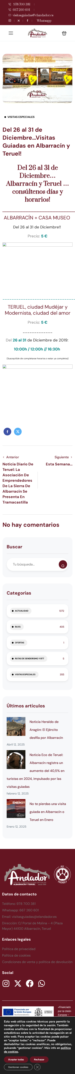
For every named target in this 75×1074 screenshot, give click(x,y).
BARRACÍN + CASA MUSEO (40, 217)
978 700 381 (21, 4)
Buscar (14, 547)
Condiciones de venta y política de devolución (37, 962)
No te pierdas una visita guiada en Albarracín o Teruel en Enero (48, 812)
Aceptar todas (16, 1059)
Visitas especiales (21, 117)
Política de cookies (16, 955)
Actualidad (21, 610)
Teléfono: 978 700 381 (19, 903)
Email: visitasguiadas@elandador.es (29, 916)
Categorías (19, 593)
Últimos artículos (26, 706)
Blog (18, 626)
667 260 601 (21, 10)
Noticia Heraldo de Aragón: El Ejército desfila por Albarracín (46, 730)
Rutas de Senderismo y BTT (29, 658)
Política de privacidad (18, 949)
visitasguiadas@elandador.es (33, 15)
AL (7, 217)
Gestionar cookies (18, 1067)
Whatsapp (44, 21)
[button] (64, 33)
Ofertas (19, 642)
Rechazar (39, 1059)
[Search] (63, 564)
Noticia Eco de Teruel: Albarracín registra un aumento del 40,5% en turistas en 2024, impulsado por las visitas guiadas (35, 771)
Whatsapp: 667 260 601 (20, 910)
